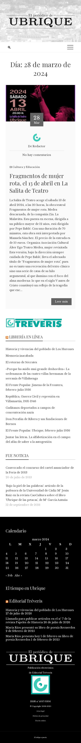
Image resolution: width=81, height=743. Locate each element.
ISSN (33, 701)
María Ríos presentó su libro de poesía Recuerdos (40, 627)
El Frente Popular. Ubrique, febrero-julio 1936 (38, 430)
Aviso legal (40, 711)
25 (7, 568)
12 (16, 558)
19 (16, 563)
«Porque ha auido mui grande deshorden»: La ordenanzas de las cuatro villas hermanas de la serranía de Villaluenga (38, 373)
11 (7, 558)
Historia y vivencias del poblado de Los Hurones (40, 349)
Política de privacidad (40, 716)
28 (37, 568)
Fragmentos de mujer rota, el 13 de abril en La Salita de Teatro (38, 183)
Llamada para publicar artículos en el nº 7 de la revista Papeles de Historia (38, 620)
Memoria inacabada (19, 355)
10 (67, 553)
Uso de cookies (40, 721)
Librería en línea (26, 336)
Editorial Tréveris (25, 601)
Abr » (18, 575)
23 (56, 563)
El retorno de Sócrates (21, 362)
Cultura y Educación (26, 167)
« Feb (9, 575)
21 (36, 563)
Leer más (61, 301)
